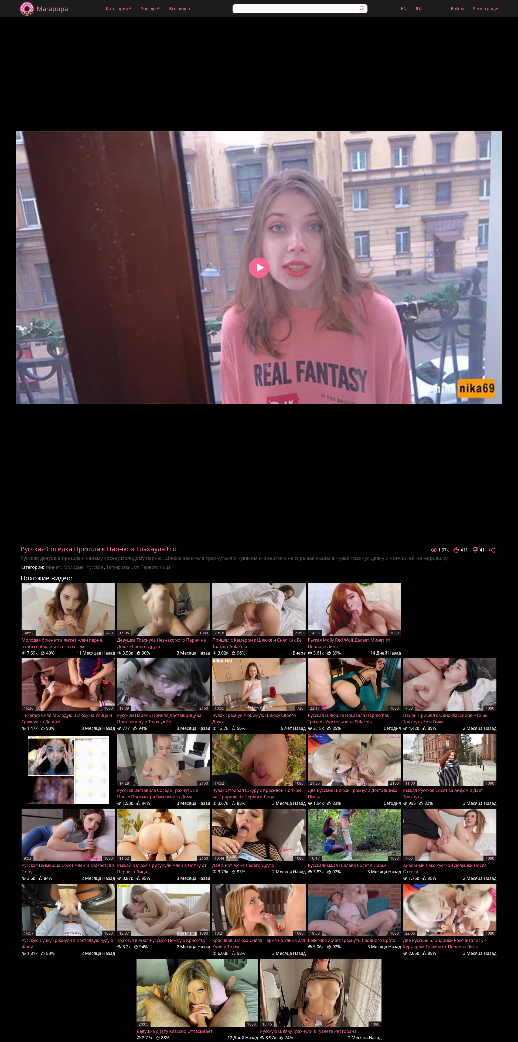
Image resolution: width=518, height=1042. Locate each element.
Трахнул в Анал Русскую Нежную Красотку (161, 940)
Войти (457, 9)
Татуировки (118, 567)
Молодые (73, 567)
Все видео (179, 9)
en (404, 9)
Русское (95, 567)
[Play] (259, 267)
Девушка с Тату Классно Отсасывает (175, 1031)
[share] (492, 550)
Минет (53, 567)
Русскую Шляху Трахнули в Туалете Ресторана (308, 1031)
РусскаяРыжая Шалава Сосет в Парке (347, 865)
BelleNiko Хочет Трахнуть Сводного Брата (352, 940)
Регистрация (486, 9)
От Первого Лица (152, 567)
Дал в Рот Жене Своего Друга (243, 865)
